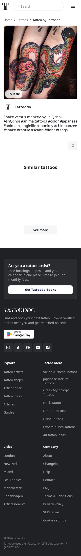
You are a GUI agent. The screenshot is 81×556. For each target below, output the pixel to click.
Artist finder (13, 388)
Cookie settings (54, 520)
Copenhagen (13, 496)
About (47, 455)
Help (46, 472)
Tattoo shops (13, 380)
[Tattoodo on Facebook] (47, 347)
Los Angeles (13, 480)
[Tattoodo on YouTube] (37, 347)
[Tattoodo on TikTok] (18, 347)
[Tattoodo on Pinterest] (27, 347)
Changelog (51, 464)
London (9, 455)
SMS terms (51, 512)
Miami (8, 472)
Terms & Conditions (58, 496)
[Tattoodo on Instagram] (8, 347)
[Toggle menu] (72, 6)
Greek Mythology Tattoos (56, 392)
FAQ (46, 488)
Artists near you (15, 504)
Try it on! (14, 94)
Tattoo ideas (13, 396)
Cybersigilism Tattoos (59, 427)
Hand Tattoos (53, 419)
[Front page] (5, 6)
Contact (49, 480)
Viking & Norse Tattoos (60, 372)
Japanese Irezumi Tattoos (56, 381)
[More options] (70, 33)
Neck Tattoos (52, 403)
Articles (9, 404)
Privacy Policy (53, 504)
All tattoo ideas (54, 435)
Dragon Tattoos (54, 411)
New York (11, 464)
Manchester (13, 488)
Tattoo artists (13, 372)
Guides (9, 412)
